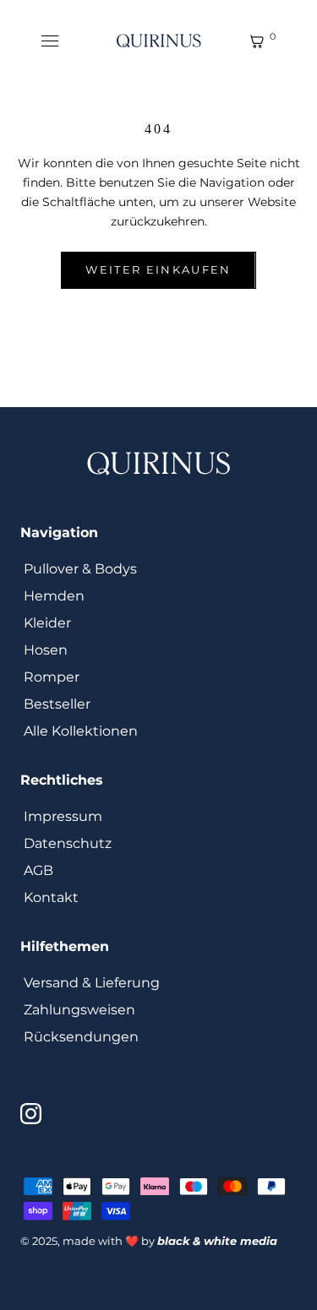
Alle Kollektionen (81, 731)
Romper (51, 677)
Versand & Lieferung (92, 983)
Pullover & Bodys (80, 569)
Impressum (63, 816)
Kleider (47, 623)
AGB (38, 870)
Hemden (54, 596)
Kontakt (51, 897)
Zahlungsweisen (79, 1010)
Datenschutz (68, 843)
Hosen (46, 650)
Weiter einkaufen (158, 269)
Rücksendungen (81, 1037)
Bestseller (57, 704)
